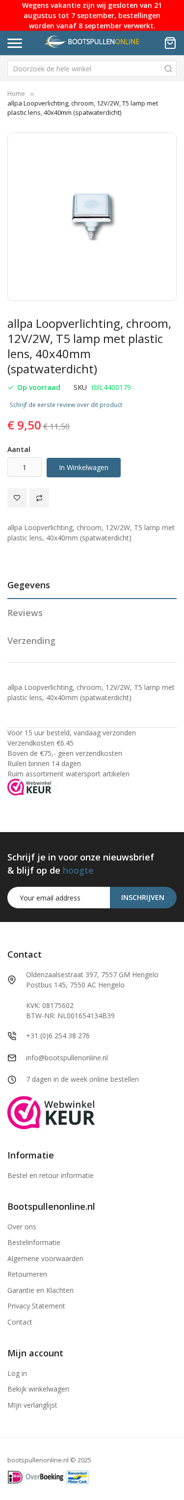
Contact (19, 1322)
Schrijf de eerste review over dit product (66, 405)
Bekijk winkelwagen (38, 1388)
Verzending (31, 640)
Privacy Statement (36, 1305)
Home (16, 93)
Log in (17, 1373)
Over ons (21, 1226)
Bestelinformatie (33, 1242)
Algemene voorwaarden (45, 1258)
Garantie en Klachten (40, 1290)
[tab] (92, 589)
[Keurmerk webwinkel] (51, 1111)
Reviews (25, 613)
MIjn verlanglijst (32, 1405)
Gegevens (28, 585)
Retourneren (27, 1274)
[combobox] (92, 68)
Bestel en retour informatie (50, 1175)
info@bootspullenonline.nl (67, 1057)
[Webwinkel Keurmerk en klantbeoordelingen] (29, 786)
